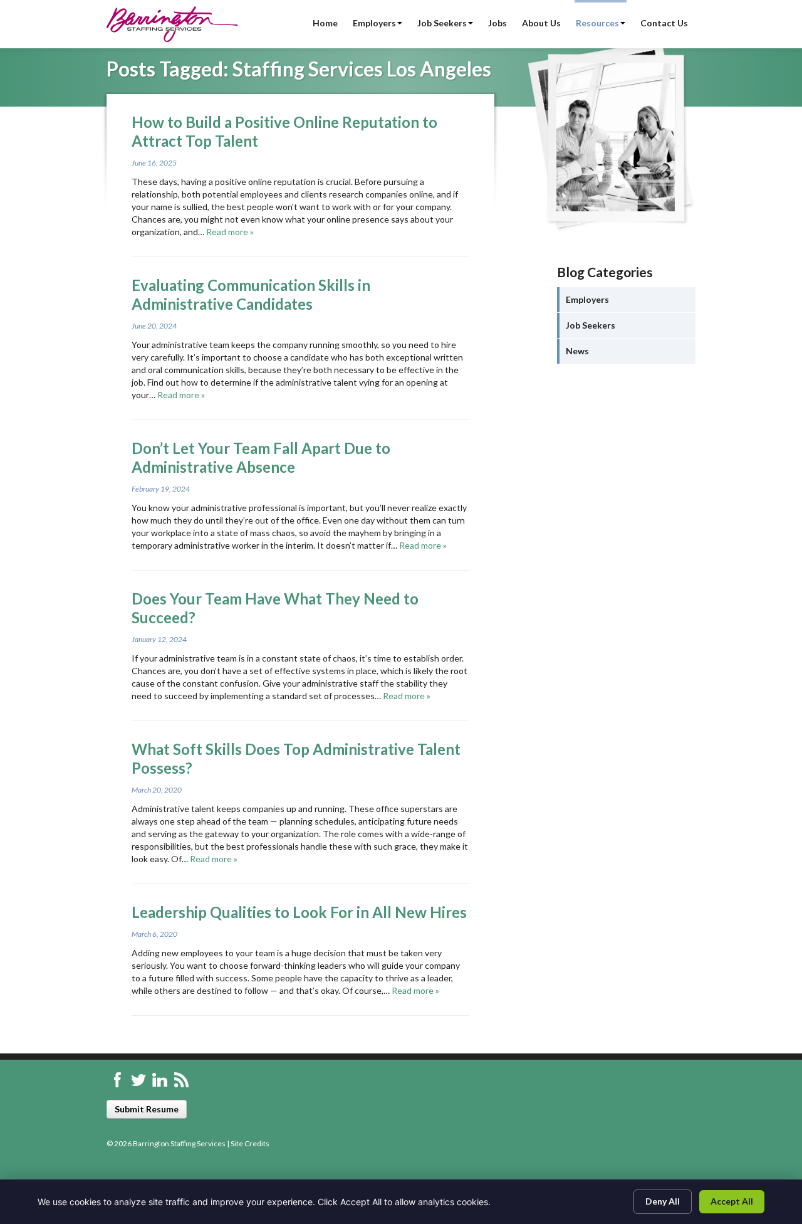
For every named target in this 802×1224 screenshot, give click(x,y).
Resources (597, 23)
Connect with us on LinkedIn (159, 1079)
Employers (374, 23)
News (577, 351)
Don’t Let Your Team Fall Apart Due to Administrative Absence (261, 457)
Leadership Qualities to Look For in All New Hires (299, 912)
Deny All (662, 1201)
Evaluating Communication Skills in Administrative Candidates (251, 294)
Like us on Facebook (117, 1079)
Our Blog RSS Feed (181, 1079)
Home (325, 23)
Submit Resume (147, 1109)
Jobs (497, 23)
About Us (541, 23)
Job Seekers (442, 23)
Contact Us (664, 23)
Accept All (732, 1201)
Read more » (230, 231)
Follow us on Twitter (138, 1079)
